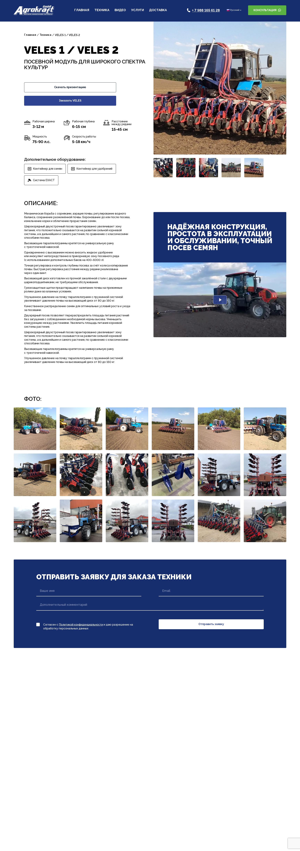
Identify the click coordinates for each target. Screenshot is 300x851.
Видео (120, 10)
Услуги (137, 10)
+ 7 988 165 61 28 (206, 10)
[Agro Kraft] (34, 10)
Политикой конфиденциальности (81, 624)
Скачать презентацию (70, 87)
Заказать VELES (70, 100)
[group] (219, 88)
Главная (81, 10)
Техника (101, 10)
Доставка (158, 10)
